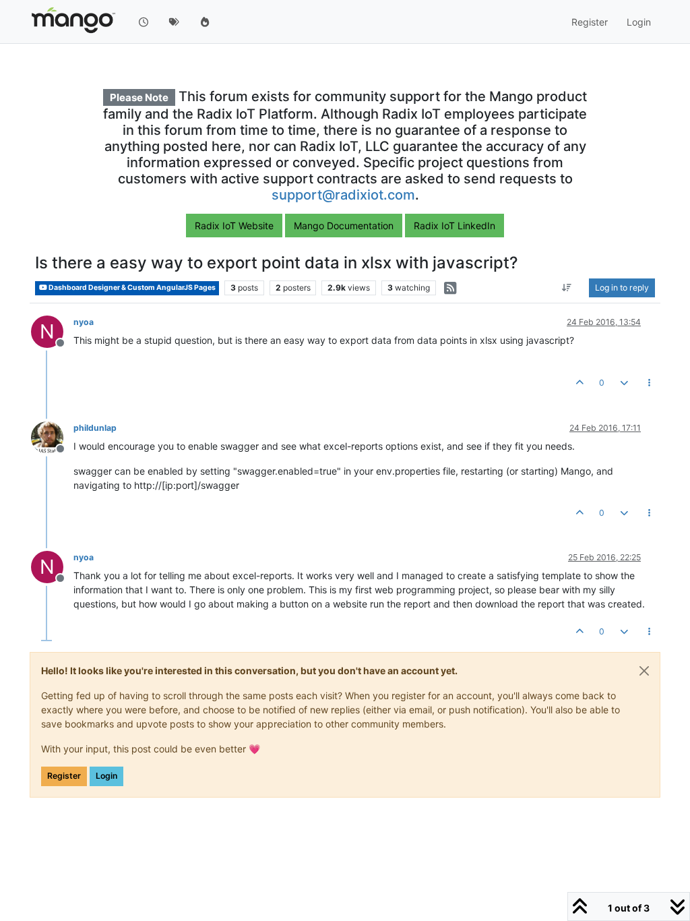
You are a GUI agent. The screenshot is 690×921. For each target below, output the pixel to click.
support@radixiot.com (343, 195)
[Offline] (52, 436)
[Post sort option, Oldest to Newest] (567, 287)
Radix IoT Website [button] (234, 225)
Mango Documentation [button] (344, 225)
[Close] (644, 671)
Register (64, 776)
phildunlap (95, 428)
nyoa (83, 322)
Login (106, 776)
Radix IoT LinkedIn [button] (454, 225)
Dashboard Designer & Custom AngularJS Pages (131, 287)
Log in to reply (622, 288)
